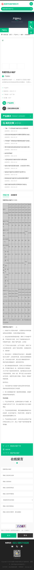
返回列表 (7, 449)
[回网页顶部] (31, 23)
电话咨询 (31, 28)
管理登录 (21, 567)
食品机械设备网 (13, 567)
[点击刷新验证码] (21, 526)
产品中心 (4, 30)
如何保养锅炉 (8, 153)
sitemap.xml (28, 567)
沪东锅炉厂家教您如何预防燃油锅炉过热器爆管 (18, 141)
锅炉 (22, 34)
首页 (10, 34)
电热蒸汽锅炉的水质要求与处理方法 (15, 172)
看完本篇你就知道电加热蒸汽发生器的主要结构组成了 (18, 147)
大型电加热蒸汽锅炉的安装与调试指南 (16, 159)
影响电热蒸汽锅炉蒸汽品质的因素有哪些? (17, 178)
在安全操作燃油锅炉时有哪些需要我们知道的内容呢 (18, 134)
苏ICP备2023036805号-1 (18, 564)
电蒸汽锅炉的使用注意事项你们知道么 (16, 184)
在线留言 (14, 195)
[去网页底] (31, 32)
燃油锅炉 (27, 34)
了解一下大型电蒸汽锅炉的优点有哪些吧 (16, 128)
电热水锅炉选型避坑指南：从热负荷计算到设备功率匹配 (18, 165)
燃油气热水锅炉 (14, 453)
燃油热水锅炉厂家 (15, 446)
